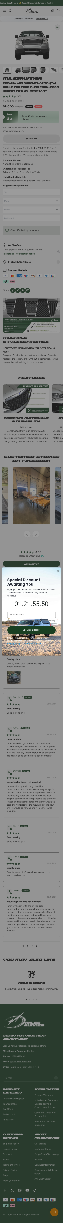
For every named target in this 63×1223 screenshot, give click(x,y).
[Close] (57, 571)
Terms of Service (33, 643)
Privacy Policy (13, 643)
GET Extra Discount (31, 630)
